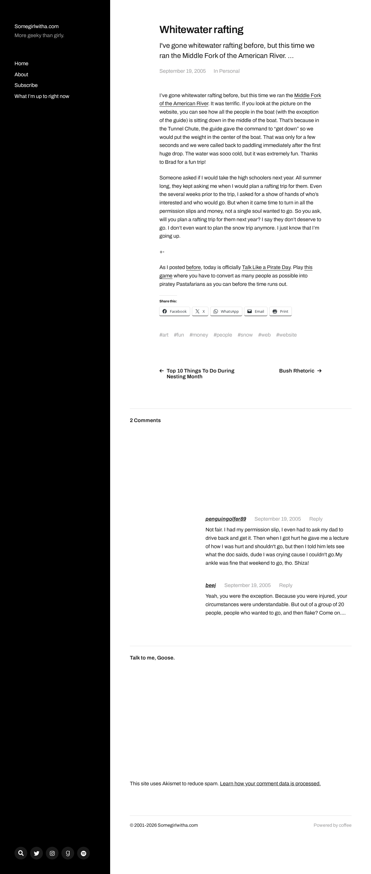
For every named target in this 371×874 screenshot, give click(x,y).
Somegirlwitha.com (36, 26)
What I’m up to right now (41, 96)
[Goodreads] (67, 853)
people (224, 335)
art (165, 335)
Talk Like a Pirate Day (266, 267)
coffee (345, 825)
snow (247, 335)
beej (210, 585)
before (193, 267)
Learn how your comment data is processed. (270, 783)
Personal (229, 71)
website (288, 335)
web (266, 335)
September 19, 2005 (182, 71)
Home (21, 63)
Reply (316, 519)
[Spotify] (83, 853)
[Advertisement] (278, 460)
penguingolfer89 (225, 519)
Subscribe (26, 85)
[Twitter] (36, 853)
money (200, 335)
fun (180, 335)
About (21, 74)
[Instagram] (52, 853)
